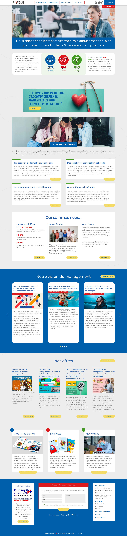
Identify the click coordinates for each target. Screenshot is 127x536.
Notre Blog (109, 2)
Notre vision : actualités (102, 511)
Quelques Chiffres (100, 504)
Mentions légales (50, 533)
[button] (60, 346)
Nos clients (98, 508)
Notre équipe (99, 506)
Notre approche (41, 2)
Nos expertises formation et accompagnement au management (103, 496)
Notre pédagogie (100, 492)
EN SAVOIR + (38, 257)
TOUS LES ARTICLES (106, 276)
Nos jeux (97, 514)
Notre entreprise (66, 2)
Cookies (80, 533)
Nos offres (78, 2)
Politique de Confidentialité (66, 533)
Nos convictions (53, 2)
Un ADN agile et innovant (102, 488)
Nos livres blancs (100, 517)
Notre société (99, 501)
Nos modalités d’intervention (103, 490)
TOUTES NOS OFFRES (106, 360)
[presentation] (7, 315)
